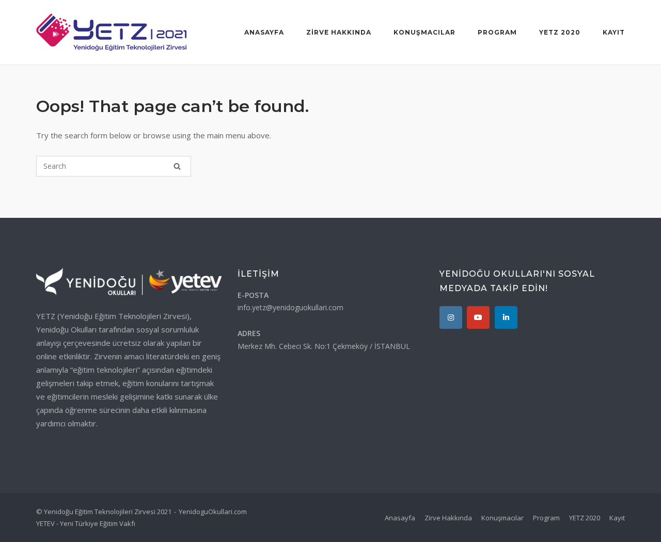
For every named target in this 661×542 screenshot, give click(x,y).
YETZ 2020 (559, 32)
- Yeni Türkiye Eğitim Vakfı (95, 523)
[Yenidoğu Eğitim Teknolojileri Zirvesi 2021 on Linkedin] (506, 317)
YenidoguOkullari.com (213, 511)
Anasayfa (264, 32)
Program (497, 32)
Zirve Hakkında (338, 32)
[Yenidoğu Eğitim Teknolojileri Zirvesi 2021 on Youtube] (478, 317)
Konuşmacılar (424, 32)
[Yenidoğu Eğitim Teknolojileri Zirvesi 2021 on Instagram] (450, 317)
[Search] (177, 166)
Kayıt (614, 32)
